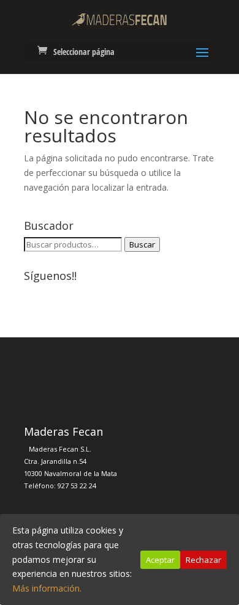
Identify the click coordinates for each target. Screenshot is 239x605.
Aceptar (160, 559)
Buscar (142, 244)
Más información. (47, 588)
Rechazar (203, 559)
